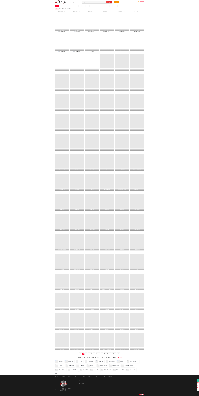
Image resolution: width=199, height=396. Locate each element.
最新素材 (56, 376)
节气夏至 (102, 357)
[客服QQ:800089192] (198, 385)
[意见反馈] (198, 387)
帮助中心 (90, 376)
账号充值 (76, 376)
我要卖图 (198, 380)
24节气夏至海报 (107, 357)
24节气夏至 (93, 357)
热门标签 (63, 376)
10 (107, 353)
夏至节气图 (112, 357)
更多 (73, 2)
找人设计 (116, 2)
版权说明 (103, 376)
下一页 (114, 353)
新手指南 (83, 376)
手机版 (110, 376)
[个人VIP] (132, 1)
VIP (60, 8)
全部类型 (56, 8)
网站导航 (70, 376)
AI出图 (70, 2)
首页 (67, 2)
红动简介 (96, 376)
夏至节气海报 (97, 357)
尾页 (118, 353)
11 (110, 353)
